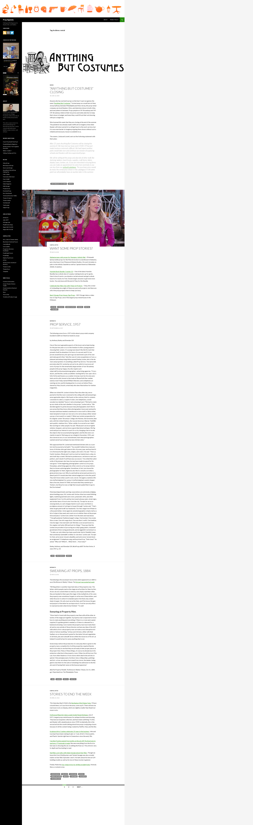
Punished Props (7, 191)
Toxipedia (5, 271)
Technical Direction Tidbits (10, 195)
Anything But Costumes (62, 103)
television (83, 776)
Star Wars (54, 309)
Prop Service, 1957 (65, 324)
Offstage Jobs (6, 222)
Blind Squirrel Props (8, 165)
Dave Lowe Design (8, 168)
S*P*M (4, 260)
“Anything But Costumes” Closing (71, 90)
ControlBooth (6, 244)
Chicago (61, 307)
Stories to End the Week (71, 694)
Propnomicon (6, 188)
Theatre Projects (7, 198)
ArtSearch (5, 217)
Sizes (4, 292)
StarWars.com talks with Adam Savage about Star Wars (68, 753)
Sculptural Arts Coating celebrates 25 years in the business (69, 731)
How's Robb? (6, 179)
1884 (52, 679)
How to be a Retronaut (9, 176)
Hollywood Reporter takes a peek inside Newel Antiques (69, 715)
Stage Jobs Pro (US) (8, 229)
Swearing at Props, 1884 (70, 571)
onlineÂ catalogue (69, 167)
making (59, 679)
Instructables (6, 246)
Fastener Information (8, 281)
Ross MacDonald (7, 193)
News (51, 85)
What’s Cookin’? (7, 150)
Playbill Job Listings (8, 224)
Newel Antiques (56, 776)
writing (73, 679)
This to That (6, 294)
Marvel (80, 307)
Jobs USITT (6, 220)
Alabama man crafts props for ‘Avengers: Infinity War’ (68, 257)
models (81, 774)
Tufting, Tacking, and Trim (9, 153)
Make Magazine (7, 184)
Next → (80, 787)
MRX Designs (6, 186)
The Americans (55, 778)
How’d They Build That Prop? (10, 142)
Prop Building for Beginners (10, 144)
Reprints (53, 321)
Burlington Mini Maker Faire (81, 703)
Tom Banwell (6, 203)
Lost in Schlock (7, 181)
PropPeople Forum (8, 253)
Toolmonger (6, 205)
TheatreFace (6, 269)
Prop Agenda (8, 20)
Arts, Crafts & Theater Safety (10, 239)
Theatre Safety (7, 200)
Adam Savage (55, 774)
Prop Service (60, 555)
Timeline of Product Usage (10, 297)
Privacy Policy (114, 19)
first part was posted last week (85, 582)
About (106, 19)
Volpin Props (6, 207)
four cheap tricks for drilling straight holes (75, 765)
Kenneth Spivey (70, 307)
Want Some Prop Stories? (71, 248)
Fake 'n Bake (6, 174)
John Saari (73, 774)
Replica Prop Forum (8, 258)
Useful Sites (54, 245)
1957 (52, 555)
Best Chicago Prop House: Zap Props (62, 295)
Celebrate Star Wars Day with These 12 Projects (66, 286)
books (53, 307)
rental (71, 183)
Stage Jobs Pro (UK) (8, 227)
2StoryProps (6, 163)
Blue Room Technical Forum (10, 242)
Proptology (6, 255)
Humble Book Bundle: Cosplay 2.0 (61, 271)
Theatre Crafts (7, 266)
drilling (64, 774)
